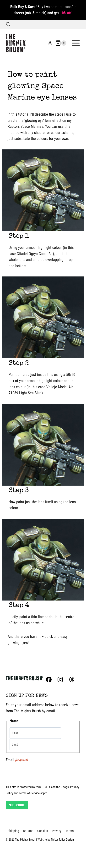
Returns (28, 831)
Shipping (13, 831)
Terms (69, 831)
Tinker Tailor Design (62, 839)
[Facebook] (48, 679)
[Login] (50, 43)
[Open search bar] (8, 24)
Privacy (56, 831)
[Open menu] (75, 43)
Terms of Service (29, 793)
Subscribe (17, 805)
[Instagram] (60, 679)
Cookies (42, 831)
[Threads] (71, 679)
